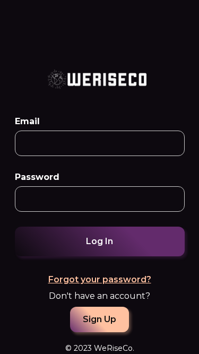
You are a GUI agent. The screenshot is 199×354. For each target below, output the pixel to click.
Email (27, 121)
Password (37, 177)
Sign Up (99, 319)
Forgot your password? (99, 279)
